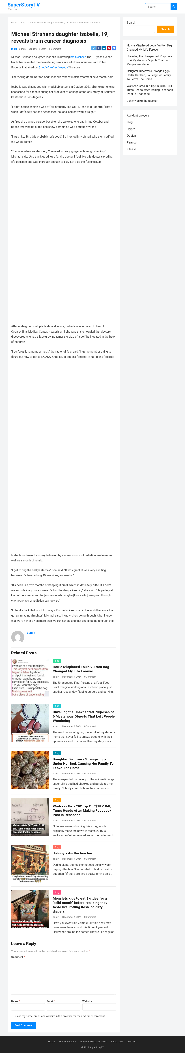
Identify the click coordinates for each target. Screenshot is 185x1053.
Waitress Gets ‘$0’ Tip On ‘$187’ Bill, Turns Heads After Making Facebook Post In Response (82, 810)
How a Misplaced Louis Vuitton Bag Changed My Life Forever (81, 669)
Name (15, 1001)
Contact (132, 1041)
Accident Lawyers (138, 115)
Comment (18, 957)
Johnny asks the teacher (72, 853)
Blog (23, 22)
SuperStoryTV (24, 4)
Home (14, 22)
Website (87, 1001)
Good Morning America (53, 67)
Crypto (131, 129)
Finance (132, 142)
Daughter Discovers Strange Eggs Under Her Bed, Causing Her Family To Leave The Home (83, 763)
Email (51, 1001)
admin (22, 49)
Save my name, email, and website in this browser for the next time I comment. (60, 1016)
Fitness (131, 149)
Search (131, 22)
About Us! (117, 1041)
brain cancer (77, 57)
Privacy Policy (67, 1041)
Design (131, 135)
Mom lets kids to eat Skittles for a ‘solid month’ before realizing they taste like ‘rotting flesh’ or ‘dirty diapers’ (80, 904)
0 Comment (55, 49)
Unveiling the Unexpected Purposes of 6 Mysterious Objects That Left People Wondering (84, 716)
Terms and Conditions (93, 1041)
